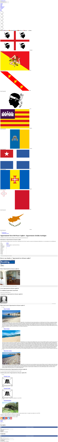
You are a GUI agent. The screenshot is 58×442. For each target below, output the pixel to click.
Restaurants (2, 7)
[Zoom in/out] (3, 422)
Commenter (54, 303)
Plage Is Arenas (6, 328)
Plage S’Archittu (7, 308)
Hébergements (2, 6)
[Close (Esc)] (0, 422)
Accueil (1, 3)
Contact (1, 421)
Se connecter (6, 431)
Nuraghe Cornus (7, 376)
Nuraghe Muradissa (7, 400)
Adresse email (2, 429)
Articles (1, 4)
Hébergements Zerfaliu (5, 233)
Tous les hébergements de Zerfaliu (7, 255)
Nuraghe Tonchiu (7, 388)
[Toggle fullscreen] (2, 422)
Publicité (1, 420)
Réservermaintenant (2, 265)
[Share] (1, 422)
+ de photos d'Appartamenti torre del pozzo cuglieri (9, 286)
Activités (1, 8)
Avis (1, 9)
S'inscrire (7, 441)
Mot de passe (2, 430)
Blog (1, 10)
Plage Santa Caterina (8, 350)
